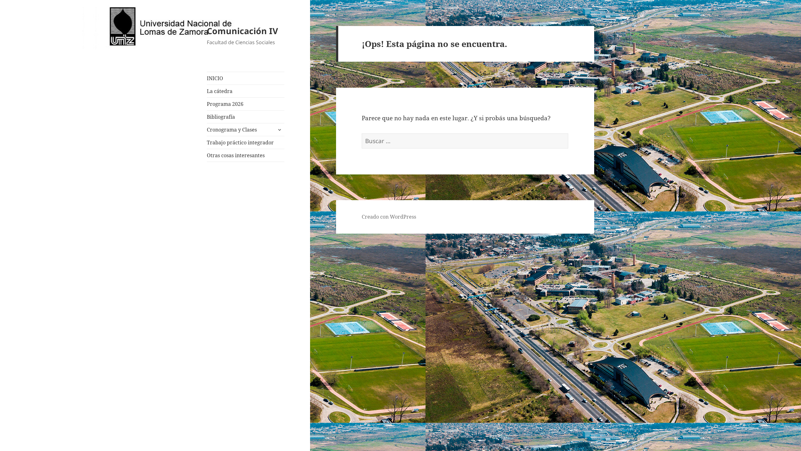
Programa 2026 (225, 104)
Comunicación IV (242, 31)
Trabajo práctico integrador (240, 142)
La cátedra (219, 91)
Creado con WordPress (389, 216)
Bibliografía (221, 116)
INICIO (215, 78)
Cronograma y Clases (232, 129)
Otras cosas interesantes (236, 155)
